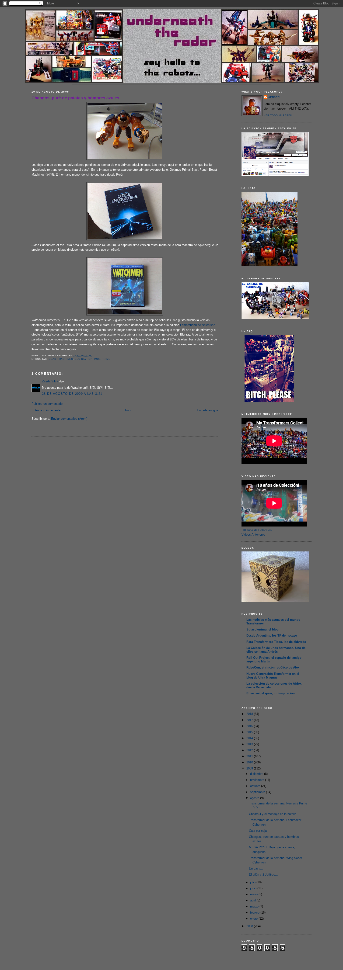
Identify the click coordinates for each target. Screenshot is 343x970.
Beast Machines (61, 359)
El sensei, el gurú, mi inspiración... (272, 693)
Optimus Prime (99, 359)
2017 (250, 720)
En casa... (256, 868)
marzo (254, 906)
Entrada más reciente (46, 410)
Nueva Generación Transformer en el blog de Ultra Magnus (272, 675)
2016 (250, 726)
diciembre (257, 774)
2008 (250, 926)
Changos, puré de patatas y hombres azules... (77, 98)
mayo (254, 894)
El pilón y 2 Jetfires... (263, 874)
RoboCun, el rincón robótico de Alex (272, 667)
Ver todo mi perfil (278, 115)
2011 (250, 756)
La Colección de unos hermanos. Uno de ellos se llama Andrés (275, 649)
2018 (250, 714)
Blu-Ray (80, 359)
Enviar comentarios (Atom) (69, 418)
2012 (250, 750)
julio (253, 882)
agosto (255, 798)
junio (253, 888)
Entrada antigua (207, 410)
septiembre (258, 792)
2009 (250, 768)
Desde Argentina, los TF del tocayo (271, 635)
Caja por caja (258, 830)
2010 (250, 762)
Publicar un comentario (47, 403)
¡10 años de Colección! (257, 530)
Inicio (128, 410)
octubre (255, 786)
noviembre (257, 780)
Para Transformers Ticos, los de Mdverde (276, 642)
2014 (250, 738)
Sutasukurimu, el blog (262, 629)
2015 (250, 732)
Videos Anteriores (253, 534)
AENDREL (274, 97)
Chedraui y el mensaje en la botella (272, 814)
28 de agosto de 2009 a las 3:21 (72, 393)
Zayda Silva (50, 381)
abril (253, 900)
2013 (250, 744)
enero (254, 918)
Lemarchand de (197, 325)
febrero (255, 912)
